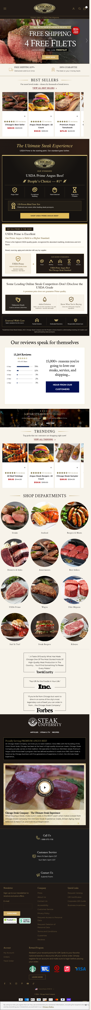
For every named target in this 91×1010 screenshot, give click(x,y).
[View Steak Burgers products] (45, 627)
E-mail (6, 901)
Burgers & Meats (74, 533)
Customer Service (45, 909)
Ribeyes (74, 644)
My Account (9, 953)
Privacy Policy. (48, 1007)
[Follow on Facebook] (5, 983)
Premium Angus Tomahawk (67, 126)
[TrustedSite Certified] (10, 921)
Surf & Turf (15, 644)
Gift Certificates (74, 897)
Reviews (41, 940)
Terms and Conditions (47, 931)
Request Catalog (75, 893)
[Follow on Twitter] (10, 983)
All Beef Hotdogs (15, 476)
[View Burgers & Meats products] (74, 516)
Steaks (15, 533)
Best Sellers (74, 570)
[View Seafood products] (45, 516)
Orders (7, 957)
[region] (44, 41)
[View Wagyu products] (45, 590)
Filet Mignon (74, 607)
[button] (9, 121)
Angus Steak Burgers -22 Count (41, 126)
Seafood (44, 533)
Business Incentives (76, 905)
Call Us (47, 835)
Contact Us (47, 873)
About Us (42, 897)
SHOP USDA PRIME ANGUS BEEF (45, 216)
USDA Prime (15, 607)
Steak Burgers (44, 644)
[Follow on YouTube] (28, 983)
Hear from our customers (62, 387)
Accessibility (43, 905)
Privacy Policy (43, 913)
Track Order (9, 961)
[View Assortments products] (45, 553)
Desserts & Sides (14, 570)
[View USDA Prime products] (15, 590)
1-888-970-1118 (47, 839)
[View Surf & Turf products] (15, 627)
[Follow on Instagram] (16, 983)
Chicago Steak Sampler (67, 476)
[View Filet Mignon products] (74, 590)
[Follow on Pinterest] (22, 983)
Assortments (44, 570)
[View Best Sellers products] (74, 553)
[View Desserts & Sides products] (15, 553)
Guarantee (42, 936)
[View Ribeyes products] (74, 627)
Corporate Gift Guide (77, 901)
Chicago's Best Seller (15, 125)
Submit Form (47, 877)
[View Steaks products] (15, 516)
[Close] (85, 1005)
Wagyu (45, 607)
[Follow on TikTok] (33, 983)
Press (40, 893)
